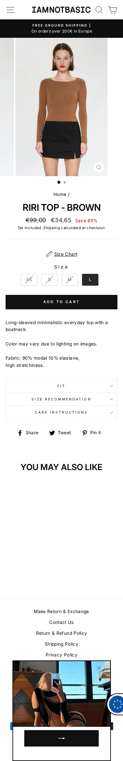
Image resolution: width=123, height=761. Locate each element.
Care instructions (61, 412)
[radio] (29, 280)
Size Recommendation (61, 399)
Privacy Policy (61, 654)
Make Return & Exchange (61, 611)
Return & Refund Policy (61, 633)
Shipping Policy (61, 644)
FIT (61, 386)
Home (59, 194)
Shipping (51, 228)
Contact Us (61, 622)
